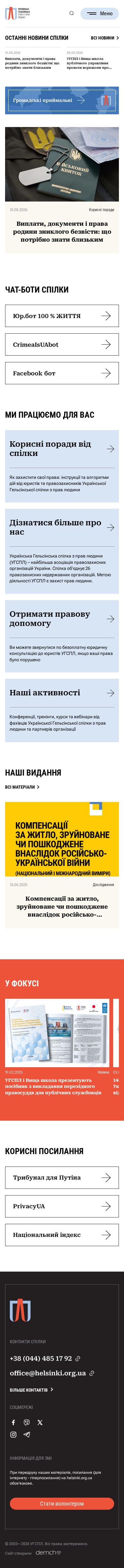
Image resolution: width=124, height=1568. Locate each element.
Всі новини (102, 38)
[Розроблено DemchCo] (48, 1552)
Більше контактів (29, 1390)
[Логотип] (17, 13)
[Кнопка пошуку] (71, 14)
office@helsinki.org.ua (48, 1373)
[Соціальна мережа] (13, 1428)
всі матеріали (20, 787)
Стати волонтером (62, 1503)
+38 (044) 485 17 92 (41, 1358)
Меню (106, 14)
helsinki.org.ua (79, 1478)
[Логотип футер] (20, 1324)
